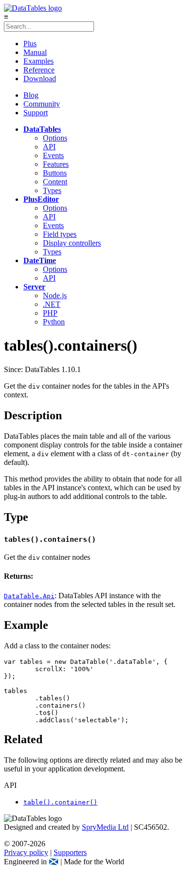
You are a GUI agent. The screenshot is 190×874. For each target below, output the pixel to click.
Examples (38, 61)
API (49, 147)
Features (56, 164)
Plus (30, 43)
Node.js (55, 295)
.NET (51, 304)
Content (55, 182)
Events (53, 155)
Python (54, 322)
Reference (39, 70)
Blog (30, 95)
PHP (50, 313)
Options (55, 138)
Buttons (55, 173)
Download (39, 78)
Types (52, 190)
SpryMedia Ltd (105, 827)
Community (41, 104)
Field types (59, 234)
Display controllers (72, 243)
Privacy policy (26, 852)
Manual (35, 52)
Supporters (70, 852)
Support (35, 112)
